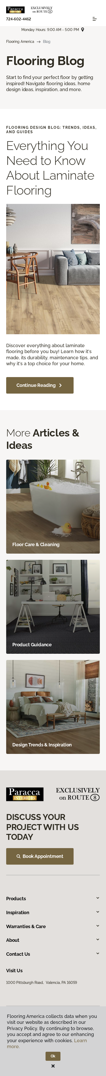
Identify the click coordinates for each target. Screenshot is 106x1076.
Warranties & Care (26, 926)
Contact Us (18, 954)
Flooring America (20, 41)
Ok (53, 1056)
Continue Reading (36, 385)
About (12, 940)
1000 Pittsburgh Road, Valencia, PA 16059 (41, 983)
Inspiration (17, 912)
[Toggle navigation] (95, 19)
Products (16, 898)
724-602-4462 (18, 19)
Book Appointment (43, 856)
